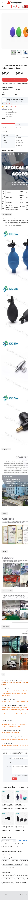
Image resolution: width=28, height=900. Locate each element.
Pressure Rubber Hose (8, 882)
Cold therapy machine (6, 846)
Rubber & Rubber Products (16, 10)
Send (14, 779)
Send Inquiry (14, 80)
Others (16, 846)
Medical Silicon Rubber (21, 882)
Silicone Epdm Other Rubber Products (11, 868)
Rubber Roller (6, 860)
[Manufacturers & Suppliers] (14, 2)
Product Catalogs (22, 840)
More (2, 888)
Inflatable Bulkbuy (7, 886)
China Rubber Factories (8, 875)
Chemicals (8, 10)
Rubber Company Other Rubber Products (12, 864)
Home (2, 10)
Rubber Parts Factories (8, 878)
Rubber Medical (20, 878)
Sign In (3, 118)
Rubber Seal (15, 860)
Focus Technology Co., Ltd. (18, 894)
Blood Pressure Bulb (19, 843)
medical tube (4, 843)
